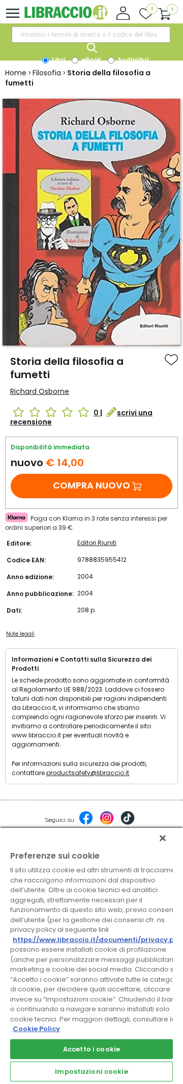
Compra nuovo (91, 485)
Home (15, 73)
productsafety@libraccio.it (87, 772)
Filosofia (47, 73)
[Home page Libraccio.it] (66, 17)
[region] (91, 955)
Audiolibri (132, 59)
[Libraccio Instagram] (107, 822)
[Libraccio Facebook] (86, 822)
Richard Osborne (39, 391)
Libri (57, 59)
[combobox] (91, 34)
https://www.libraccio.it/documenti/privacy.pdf (97, 940)
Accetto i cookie (91, 1049)
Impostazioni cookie (91, 1071)
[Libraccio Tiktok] (127, 822)
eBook (90, 59)
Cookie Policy (36, 1029)
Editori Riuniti (96, 542)
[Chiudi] (163, 838)
